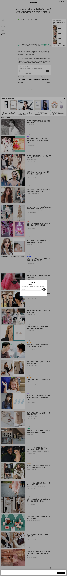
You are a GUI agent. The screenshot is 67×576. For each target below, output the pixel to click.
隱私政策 (38, 291)
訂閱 (44, 289)
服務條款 (35, 291)
